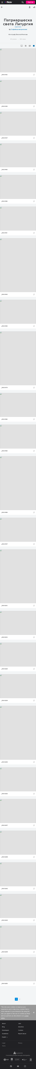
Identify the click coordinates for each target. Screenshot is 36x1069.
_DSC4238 (4, 857)
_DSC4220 (4, 669)
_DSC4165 (4, 326)
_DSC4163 (4, 294)
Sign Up (30, 2)
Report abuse (22, 1033)
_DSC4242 (4, 888)
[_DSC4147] (18, 124)
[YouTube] (18, 1066)
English (4, 1037)
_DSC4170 (4, 387)
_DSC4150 (4, 169)
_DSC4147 (4, 138)
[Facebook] (11, 1066)
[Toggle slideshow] (21, 46)
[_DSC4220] (18, 654)
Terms (4, 1046)
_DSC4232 (4, 793)
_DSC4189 (4, 512)
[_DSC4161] (18, 219)
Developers (5, 1030)
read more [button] (18, 27)
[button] (30, 7)
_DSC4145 (4, 106)
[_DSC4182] (18, 405)
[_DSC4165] (18, 312)
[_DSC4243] (18, 906)
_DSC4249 (4, 952)
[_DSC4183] (18, 436)
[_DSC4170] (18, 358)
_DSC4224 (4, 700)
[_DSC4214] (18, 623)
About (4, 1023)
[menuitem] (23, 2)
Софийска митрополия (19, 29)
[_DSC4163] (18, 265)
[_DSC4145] (18, 92)
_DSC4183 (4, 451)
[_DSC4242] (18, 874)
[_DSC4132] (18, 60)
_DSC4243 (4, 920)
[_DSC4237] (18, 811)
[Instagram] (25, 1066)
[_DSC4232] (18, 779)
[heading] (8, 2)
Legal (3, 1043)
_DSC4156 (4, 201)
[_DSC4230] (18, 733)
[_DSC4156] (18, 187)
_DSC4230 (4, 762)
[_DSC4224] (18, 686)
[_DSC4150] (18, 155)
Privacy (20, 1043)
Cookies (20, 1030)
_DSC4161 (4, 233)
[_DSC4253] (18, 969)
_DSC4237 (4, 825)
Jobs (19, 1023)
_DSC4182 (4, 419)
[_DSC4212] (18, 576)
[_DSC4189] (18, 483)
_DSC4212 (4, 605)
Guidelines (5, 1033)
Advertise (21, 1027)
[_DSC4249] (18, 938)
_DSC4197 (4, 544)
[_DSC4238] (18, 843)
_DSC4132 (4, 74)
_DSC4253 (4, 983)
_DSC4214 (4, 637)
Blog (3, 1027)
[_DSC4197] (18, 530)
